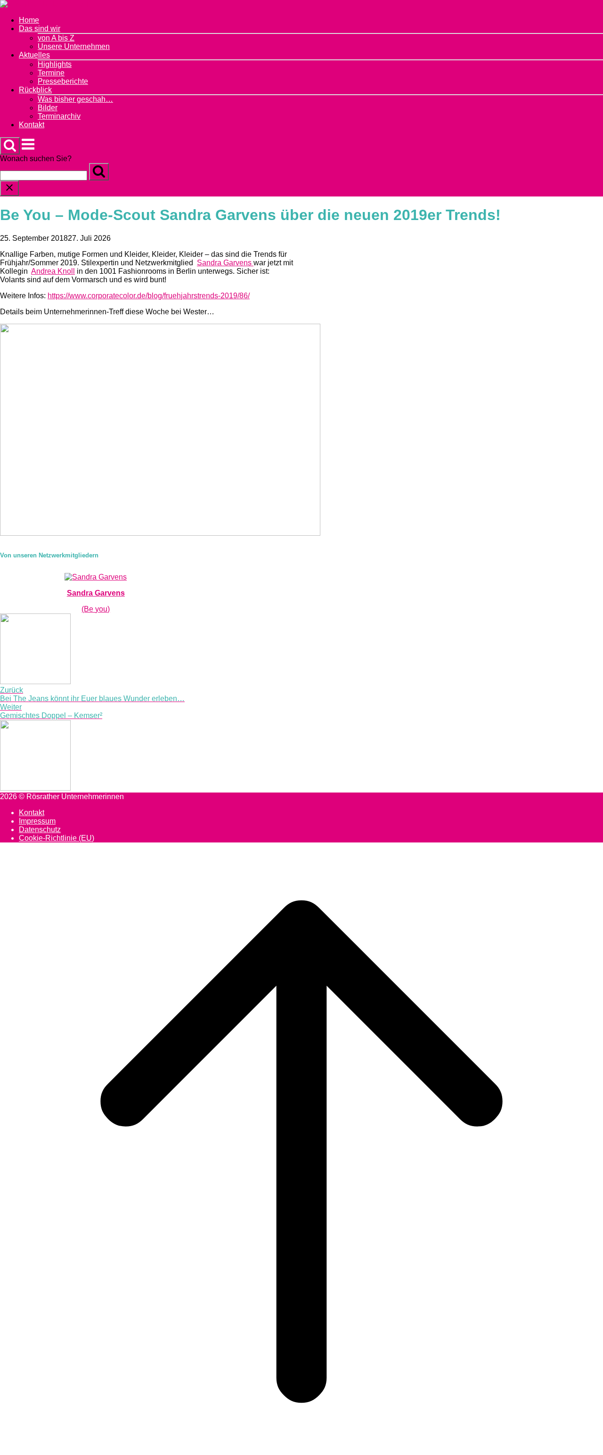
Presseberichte (63, 81)
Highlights (55, 64)
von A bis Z (56, 38)
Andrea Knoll (53, 271)
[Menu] (28, 149)
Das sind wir (39, 29)
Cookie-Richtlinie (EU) (56, 838)
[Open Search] (10, 146)
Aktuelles (34, 55)
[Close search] (9, 188)
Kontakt (31, 125)
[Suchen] (99, 171)
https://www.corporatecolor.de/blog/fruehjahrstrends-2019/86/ (149, 296)
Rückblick (35, 90)
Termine (51, 73)
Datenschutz (40, 830)
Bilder (47, 108)
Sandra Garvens (225, 263)
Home (29, 20)
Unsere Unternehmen (74, 46)
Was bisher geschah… (75, 99)
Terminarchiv (59, 116)
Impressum (37, 821)
